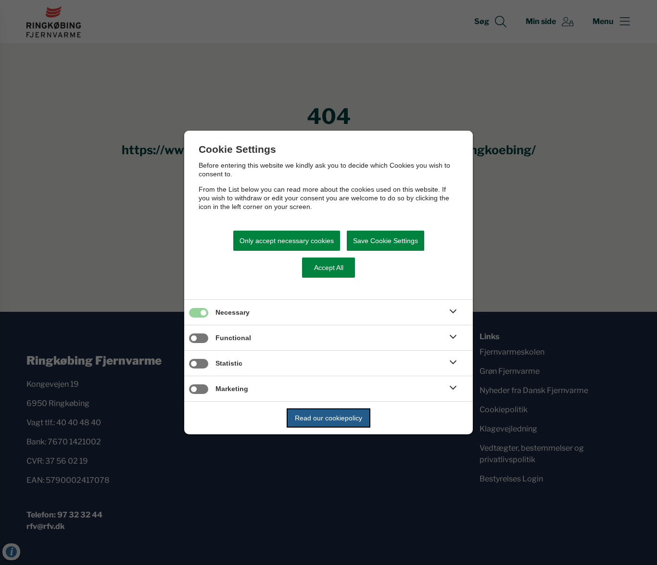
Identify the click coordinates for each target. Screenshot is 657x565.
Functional (233, 338)
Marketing (231, 389)
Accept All (328, 267)
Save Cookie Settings (385, 241)
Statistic (228, 363)
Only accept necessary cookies (287, 241)
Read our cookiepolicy (328, 418)
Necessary (232, 312)
